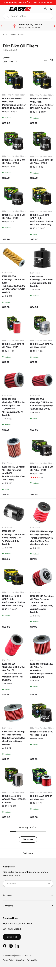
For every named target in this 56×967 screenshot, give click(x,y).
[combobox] (28, 16)
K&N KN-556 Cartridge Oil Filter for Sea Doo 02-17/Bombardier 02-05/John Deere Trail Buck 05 (13, 671)
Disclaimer (20, 960)
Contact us (12, 937)
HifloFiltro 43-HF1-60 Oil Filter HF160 (41, 469)
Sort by (6, 58)
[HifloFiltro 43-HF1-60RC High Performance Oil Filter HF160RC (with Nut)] (14, 577)
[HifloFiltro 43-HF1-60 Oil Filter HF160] (42, 448)
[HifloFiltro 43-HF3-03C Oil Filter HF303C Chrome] (14, 777)
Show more (28, 839)
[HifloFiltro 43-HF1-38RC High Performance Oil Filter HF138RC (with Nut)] (42, 196)
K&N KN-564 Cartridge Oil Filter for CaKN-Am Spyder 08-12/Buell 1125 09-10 (41, 404)
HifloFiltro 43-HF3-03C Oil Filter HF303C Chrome (14, 799)
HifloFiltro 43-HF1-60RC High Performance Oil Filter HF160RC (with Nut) (14, 601)
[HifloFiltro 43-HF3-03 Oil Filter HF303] (42, 141)
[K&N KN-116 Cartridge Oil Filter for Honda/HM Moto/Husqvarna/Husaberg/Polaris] (42, 645)
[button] (51, 9)
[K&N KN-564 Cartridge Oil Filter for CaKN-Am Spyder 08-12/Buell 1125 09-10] (42, 380)
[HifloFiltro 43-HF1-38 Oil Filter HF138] (14, 196)
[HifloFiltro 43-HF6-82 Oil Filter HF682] (42, 712)
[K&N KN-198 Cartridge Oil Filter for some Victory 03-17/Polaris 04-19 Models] (14, 512)
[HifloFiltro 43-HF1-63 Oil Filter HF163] (42, 325)
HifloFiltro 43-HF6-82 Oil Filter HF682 (41, 733)
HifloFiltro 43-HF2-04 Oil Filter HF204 (13, 162)
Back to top (28, 853)
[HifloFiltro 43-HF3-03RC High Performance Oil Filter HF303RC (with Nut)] (14, 79)
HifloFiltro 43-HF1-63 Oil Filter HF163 (41, 346)
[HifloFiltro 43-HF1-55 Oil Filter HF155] (14, 325)
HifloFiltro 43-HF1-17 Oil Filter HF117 (41, 798)
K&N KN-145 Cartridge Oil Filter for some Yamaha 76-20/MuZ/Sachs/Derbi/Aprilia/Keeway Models (42, 604)
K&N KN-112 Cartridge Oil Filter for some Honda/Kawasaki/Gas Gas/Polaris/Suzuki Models (13, 738)
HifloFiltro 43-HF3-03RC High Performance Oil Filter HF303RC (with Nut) (14, 103)
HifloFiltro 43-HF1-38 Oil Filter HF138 (13, 217)
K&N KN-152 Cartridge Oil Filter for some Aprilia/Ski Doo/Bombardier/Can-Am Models (14, 473)
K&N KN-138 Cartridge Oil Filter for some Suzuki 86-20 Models (41, 281)
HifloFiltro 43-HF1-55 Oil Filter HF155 (13, 346)
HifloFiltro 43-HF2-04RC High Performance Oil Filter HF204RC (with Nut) (42, 103)
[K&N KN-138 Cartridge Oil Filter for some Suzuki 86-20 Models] (42, 257)
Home (5, 35)
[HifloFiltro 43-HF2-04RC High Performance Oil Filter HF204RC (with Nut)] (42, 79)
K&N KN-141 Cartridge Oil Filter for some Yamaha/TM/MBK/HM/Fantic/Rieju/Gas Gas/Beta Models (41, 538)
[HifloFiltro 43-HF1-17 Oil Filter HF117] (42, 777)
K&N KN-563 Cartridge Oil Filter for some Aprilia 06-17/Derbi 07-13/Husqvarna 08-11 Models (13, 407)
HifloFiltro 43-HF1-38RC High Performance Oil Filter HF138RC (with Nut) (42, 220)
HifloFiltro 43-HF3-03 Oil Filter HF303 (41, 162)
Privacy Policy (8, 960)
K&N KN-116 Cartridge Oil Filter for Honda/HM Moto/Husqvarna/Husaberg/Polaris (41, 670)
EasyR (11, 956)
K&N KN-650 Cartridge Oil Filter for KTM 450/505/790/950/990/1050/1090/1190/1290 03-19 (14, 284)
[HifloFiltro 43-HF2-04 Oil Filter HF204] (14, 141)
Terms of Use (32, 960)
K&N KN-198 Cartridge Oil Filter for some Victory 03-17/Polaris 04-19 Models (13, 537)
